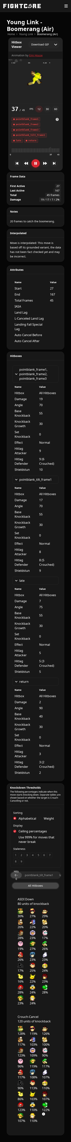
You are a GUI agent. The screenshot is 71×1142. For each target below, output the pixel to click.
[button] (57, 130)
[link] (11, 34)
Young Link (26, 34)
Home (11, 34)
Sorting (18, 813)
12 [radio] (39, 109)
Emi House (36, 55)
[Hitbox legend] (57, 119)
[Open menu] (66, 6)
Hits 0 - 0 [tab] (16, 875)
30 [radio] (47, 109)
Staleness (19, 849)
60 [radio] (55, 109)
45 (58, 155)
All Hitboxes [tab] (35, 885)
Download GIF (40, 44)
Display (18, 825)
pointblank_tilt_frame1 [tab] (39, 875)
